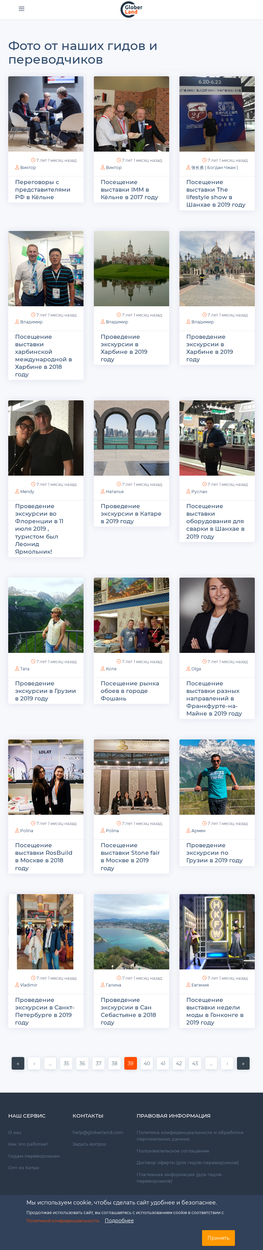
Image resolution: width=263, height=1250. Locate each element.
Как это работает (28, 1144)
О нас (15, 1132)
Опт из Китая (23, 1167)
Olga (196, 668)
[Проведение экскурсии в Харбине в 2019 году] (131, 268)
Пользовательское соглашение (173, 1151)
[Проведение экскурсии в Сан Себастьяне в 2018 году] (131, 931)
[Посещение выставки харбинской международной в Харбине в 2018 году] (46, 268)
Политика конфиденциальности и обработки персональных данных (190, 1136)
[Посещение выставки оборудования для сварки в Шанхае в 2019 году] (217, 438)
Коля (111, 668)
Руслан (199, 491)
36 (82, 1063)
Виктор (28, 167)
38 (114, 1063)
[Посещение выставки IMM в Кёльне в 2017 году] (131, 114)
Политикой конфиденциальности (62, 1220)
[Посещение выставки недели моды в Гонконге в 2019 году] (217, 931)
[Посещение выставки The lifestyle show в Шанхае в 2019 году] (217, 114)
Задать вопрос (90, 1144)
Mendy (27, 491)
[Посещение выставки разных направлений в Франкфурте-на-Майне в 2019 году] (217, 615)
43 (195, 1063)
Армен (198, 830)
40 (147, 1063)
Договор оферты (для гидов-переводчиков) (188, 1162)
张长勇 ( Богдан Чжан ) (214, 167)
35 (66, 1063)
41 (163, 1063)
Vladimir (28, 985)
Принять (218, 1238)
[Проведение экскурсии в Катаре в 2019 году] (131, 438)
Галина (113, 985)
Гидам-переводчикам (34, 1156)
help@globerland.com (98, 1132)
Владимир (31, 321)
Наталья (115, 491)
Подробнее (119, 1220)
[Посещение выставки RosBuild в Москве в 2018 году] (46, 777)
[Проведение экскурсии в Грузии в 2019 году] (46, 615)
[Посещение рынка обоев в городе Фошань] (131, 615)
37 (98, 1063)
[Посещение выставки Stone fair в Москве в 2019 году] (131, 777)
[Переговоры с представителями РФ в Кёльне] (46, 114)
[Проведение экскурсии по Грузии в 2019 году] (217, 777)
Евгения (200, 985)
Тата (24, 668)
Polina (26, 830)
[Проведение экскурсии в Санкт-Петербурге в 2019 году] (46, 931)
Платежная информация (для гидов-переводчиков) (180, 1178)
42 (179, 1063)
